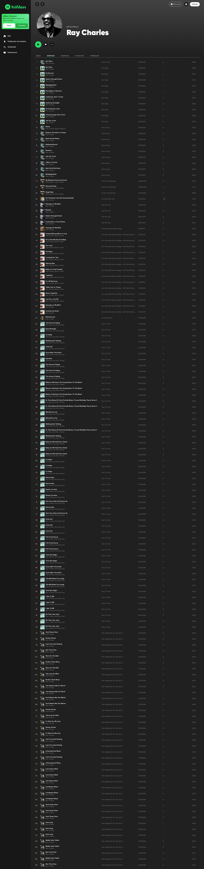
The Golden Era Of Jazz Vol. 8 (112, 633)
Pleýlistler (79, 56)
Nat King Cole (50, 325)
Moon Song (106, 62)
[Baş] (15, 7)
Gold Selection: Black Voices (112, 228)
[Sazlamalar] (186, 4)
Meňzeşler (94, 56)
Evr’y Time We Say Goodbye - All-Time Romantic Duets (121, 234)
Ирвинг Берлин (60, 128)
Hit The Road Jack (108, 199)
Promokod (21, 25)
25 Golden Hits (107, 318)
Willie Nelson (50, 182)
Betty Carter (59, 235)
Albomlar (65, 56)
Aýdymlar (51, 56)
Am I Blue (105, 68)
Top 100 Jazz (106, 205)
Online (9, 25)
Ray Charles (50, 63)
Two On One (106, 324)
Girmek (195, 4)
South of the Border (109, 181)
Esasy (38, 56)
